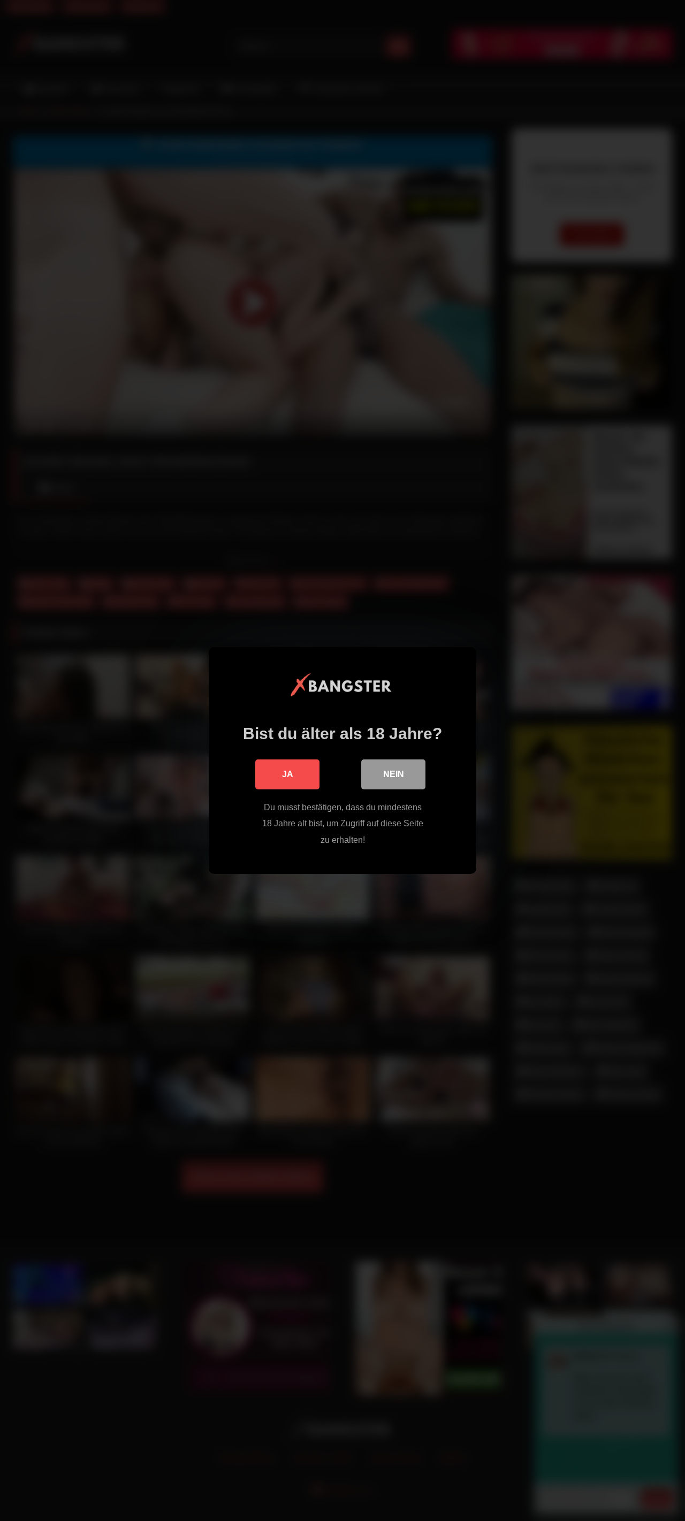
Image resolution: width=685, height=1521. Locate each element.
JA (287, 774)
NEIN (393, 774)
